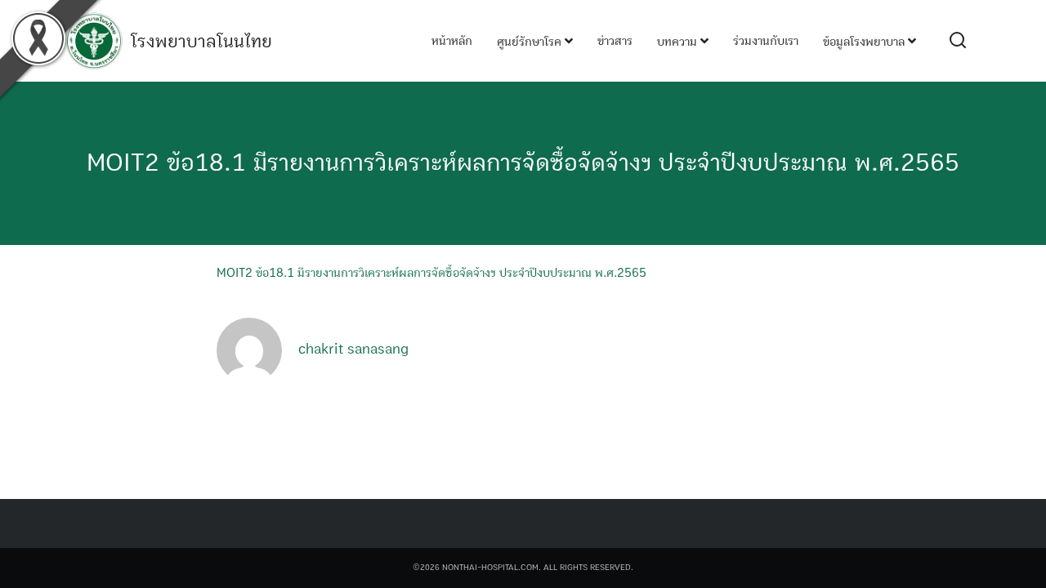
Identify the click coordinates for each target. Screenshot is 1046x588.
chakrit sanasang (353, 349)
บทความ (678, 41)
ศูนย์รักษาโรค (531, 41)
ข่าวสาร (615, 40)
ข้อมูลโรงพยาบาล (865, 41)
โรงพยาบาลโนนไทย (201, 41)
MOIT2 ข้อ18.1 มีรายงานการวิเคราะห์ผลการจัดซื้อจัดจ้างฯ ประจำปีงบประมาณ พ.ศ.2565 (523, 162)
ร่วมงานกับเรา (765, 40)
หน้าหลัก (451, 40)
